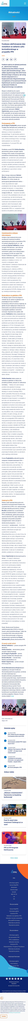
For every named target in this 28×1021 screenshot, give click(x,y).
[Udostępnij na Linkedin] (12, 59)
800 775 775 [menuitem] (14, 894)
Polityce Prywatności (14, 1012)
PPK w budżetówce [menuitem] (14, 939)
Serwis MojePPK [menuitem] (14, 885)
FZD (24, 95)
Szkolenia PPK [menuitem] (14, 913)
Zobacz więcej (14, 858)
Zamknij (4, 1016)
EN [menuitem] (14, 899)
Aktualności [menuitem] (14, 887)
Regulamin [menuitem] (14, 983)
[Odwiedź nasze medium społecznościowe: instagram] (18, 979)
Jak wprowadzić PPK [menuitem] (14, 937)
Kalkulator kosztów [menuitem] (14, 942)
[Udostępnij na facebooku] (4, 59)
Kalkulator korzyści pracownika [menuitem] (14, 918)
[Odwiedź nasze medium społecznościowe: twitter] (12, 979)
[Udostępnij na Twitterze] (8, 59)
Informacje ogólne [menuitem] (14, 882)
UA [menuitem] (14, 896)
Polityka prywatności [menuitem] (14, 982)
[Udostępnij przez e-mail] (15, 59)
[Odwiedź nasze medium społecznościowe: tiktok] (21, 979)
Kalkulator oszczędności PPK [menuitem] (14, 915)
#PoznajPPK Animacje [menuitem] (14, 920)
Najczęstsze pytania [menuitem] (14, 925)
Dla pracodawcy (14, 930)
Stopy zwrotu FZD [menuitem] (14, 965)
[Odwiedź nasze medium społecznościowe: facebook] (7, 979)
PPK (14, 878)
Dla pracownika (14, 904)
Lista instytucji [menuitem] (14, 963)
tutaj (12, 696)
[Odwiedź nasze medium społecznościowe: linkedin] (10, 979)
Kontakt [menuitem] (14, 892)
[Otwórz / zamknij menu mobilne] (25, 3)
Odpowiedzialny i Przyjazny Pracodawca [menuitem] (14, 946)
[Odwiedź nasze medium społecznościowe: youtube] (15, 979)
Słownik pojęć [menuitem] (14, 889)
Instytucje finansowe (14, 956)
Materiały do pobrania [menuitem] (14, 922)
